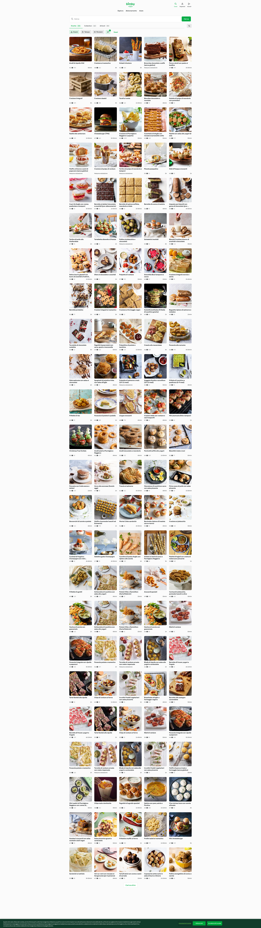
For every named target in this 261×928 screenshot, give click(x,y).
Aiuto (141, 11)
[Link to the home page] (130, 4)
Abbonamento (131, 11)
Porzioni (99, 32)
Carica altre (130, 885)
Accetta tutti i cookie (214, 923)
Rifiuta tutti (199, 923)
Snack (75, 32)
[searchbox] (126, 19)
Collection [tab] (90, 26)
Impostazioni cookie (185, 923)
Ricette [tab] (75, 26)
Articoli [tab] (104, 26)
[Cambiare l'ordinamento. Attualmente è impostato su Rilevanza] (189, 26)
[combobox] (126, 19)
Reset (116, 32)
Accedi (189, 6)
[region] (130, 923)
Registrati (182, 6)
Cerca (175, 6)
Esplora (120, 11)
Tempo (87, 32)
